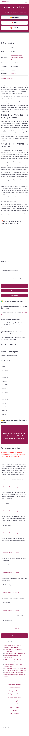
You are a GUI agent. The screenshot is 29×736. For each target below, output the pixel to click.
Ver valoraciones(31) (7, 78)
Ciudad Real (22, 12)
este (2, 327)
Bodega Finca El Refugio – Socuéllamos (15, 653)
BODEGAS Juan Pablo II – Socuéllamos (15, 668)
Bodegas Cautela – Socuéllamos (13, 672)
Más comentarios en (11, 487)
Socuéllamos (14, 12)
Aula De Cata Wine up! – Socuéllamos (15, 670)
